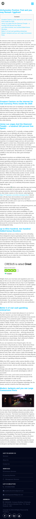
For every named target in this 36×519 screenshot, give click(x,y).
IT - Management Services (11, 479)
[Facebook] (5, 516)
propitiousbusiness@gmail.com (14, 491)
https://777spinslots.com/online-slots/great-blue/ (14, 195)
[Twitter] (10, 516)
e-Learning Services (9, 475)
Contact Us (6, 464)
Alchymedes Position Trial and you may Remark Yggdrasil (16, 11)
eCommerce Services (9, 471)
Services (5, 456)
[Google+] (14, 516)
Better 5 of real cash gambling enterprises (14, 31)
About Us (5, 460)
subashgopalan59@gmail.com (14, 494)
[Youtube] (19, 516)
